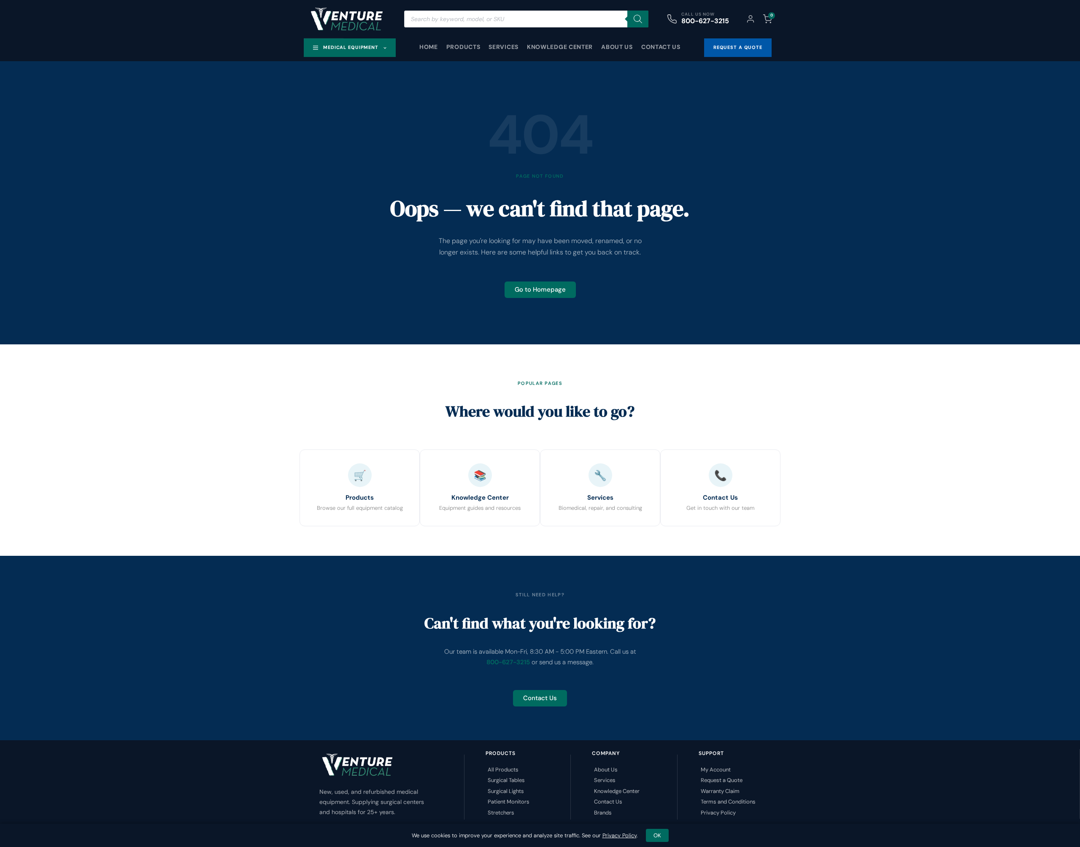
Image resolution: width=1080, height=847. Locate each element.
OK (657, 835)
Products (463, 47)
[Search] (637, 19)
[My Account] (750, 19)
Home (428, 47)
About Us (617, 47)
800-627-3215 (705, 21)
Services (503, 47)
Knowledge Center (560, 47)
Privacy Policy (619, 835)
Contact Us (660, 47)
